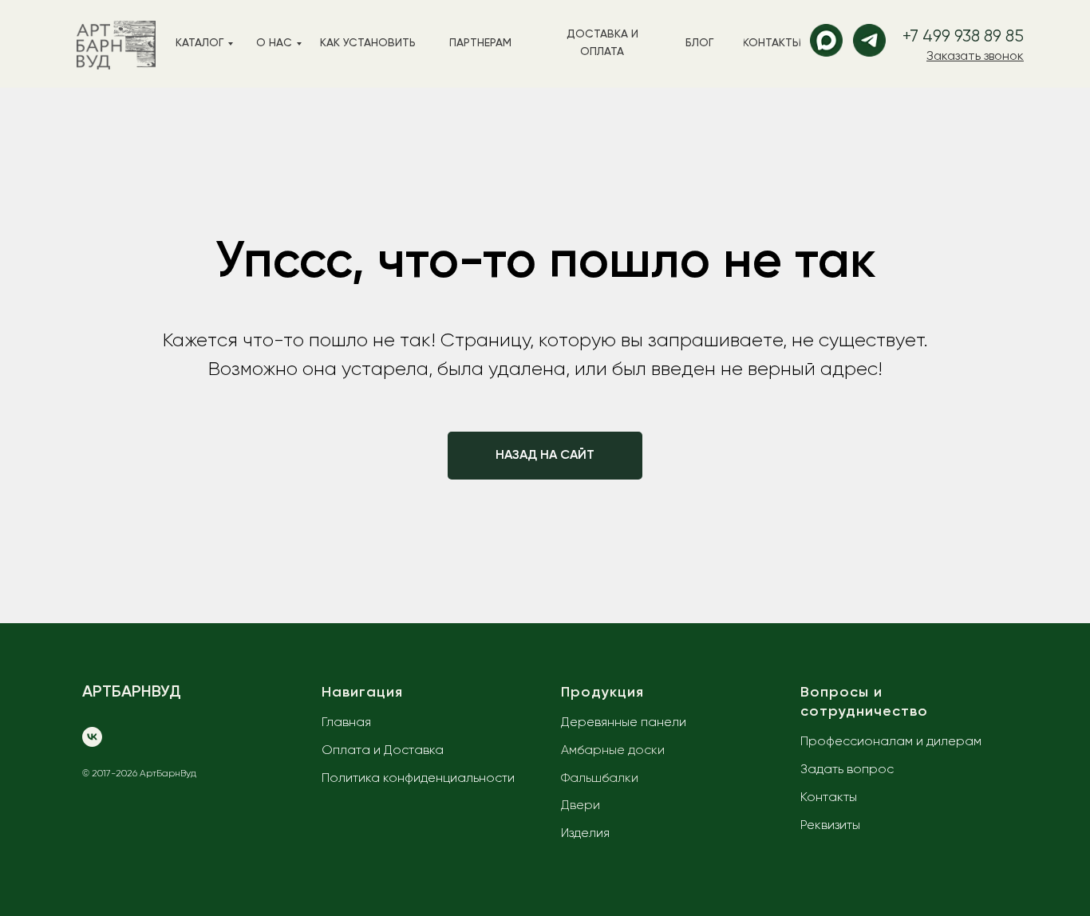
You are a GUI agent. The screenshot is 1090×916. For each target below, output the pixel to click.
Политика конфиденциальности (418, 778)
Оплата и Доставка (383, 750)
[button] (975, 56)
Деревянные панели (623, 723)
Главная (346, 723)
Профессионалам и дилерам (890, 742)
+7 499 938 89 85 (963, 37)
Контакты (828, 798)
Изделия (585, 833)
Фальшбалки (599, 778)
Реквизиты (830, 825)
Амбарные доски (613, 750)
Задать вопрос (847, 770)
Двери (580, 806)
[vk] (92, 737)
